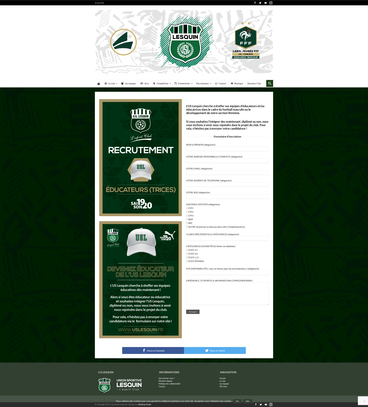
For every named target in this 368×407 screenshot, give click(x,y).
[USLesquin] (184, 9)
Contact (162, 386)
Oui (237, 401)
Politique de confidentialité (169, 384)
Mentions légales (165, 381)
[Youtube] (265, 3)
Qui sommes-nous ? (167, 378)
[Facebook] (255, 3)
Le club (222, 381)
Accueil (222, 378)
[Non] (364, 401)
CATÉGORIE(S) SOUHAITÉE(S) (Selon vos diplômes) (211, 246)
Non (247, 401)
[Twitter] (260, 3)
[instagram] (271, 3)
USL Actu (223, 386)
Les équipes (224, 384)
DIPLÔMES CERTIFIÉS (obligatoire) (203, 204)
